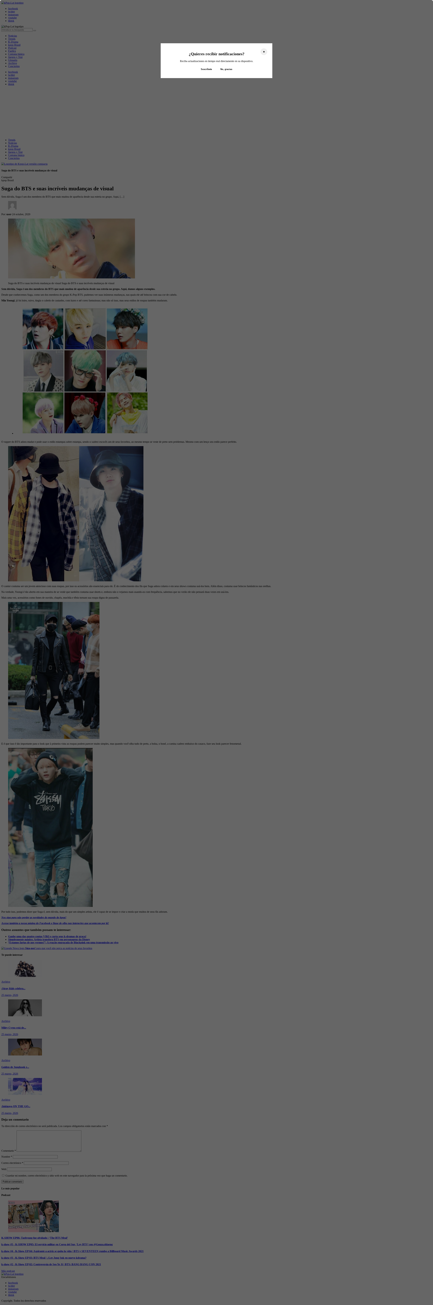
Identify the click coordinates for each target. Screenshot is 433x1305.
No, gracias (226, 69)
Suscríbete (206, 69)
